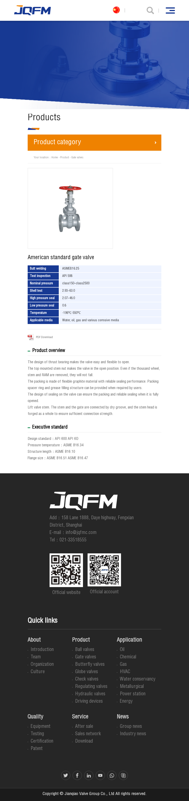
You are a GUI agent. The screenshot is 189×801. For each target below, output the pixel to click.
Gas (123, 665)
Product (64, 157)
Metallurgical (132, 687)
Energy (126, 701)
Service (80, 717)
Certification (42, 741)
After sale (84, 727)
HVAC (125, 672)
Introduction (42, 650)
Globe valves (86, 672)
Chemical (128, 657)
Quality (35, 717)
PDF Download (44, 337)
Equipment (40, 727)
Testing (37, 734)
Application (129, 640)
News (123, 717)
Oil (122, 650)
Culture (38, 672)
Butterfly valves (90, 665)
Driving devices (89, 701)
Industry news (133, 734)
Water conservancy (137, 679)
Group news (131, 727)
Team (36, 657)
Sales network (88, 734)
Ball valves (84, 650)
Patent (37, 749)
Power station (132, 694)
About (34, 640)
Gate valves (77, 157)
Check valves (86, 679)
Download (84, 741)
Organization (42, 665)
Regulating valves (91, 687)
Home (54, 157)
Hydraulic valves (90, 694)
